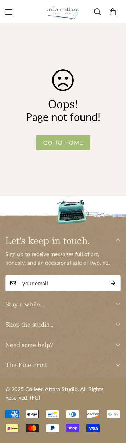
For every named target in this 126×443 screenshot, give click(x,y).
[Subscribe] (113, 283)
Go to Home (63, 142)
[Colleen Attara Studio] (63, 11)
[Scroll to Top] (113, 406)
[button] (113, 12)
